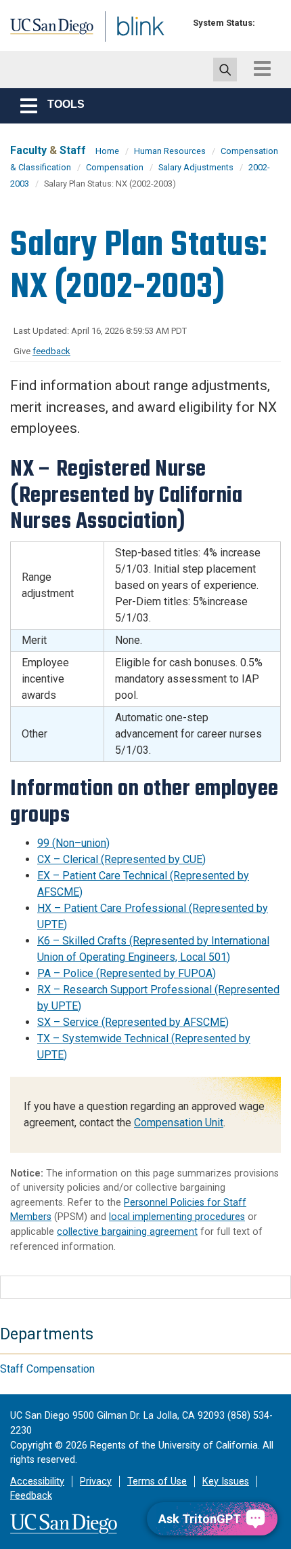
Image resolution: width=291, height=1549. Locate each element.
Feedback (31, 1496)
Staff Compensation (47, 1368)
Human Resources (170, 151)
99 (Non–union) (73, 843)
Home (107, 151)
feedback (51, 351)
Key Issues (225, 1481)
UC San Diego (39, 29)
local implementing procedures (177, 1217)
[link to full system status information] (269, 22)
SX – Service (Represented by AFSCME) (133, 1022)
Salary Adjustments (195, 167)
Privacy (96, 1481)
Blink (108, 43)
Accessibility (37, 1481)
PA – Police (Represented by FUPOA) (126, 973)
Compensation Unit (178, 1122)
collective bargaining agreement (127, 1232)
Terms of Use (157, 1481)
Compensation (114, 167)
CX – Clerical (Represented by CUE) (121, 859)
